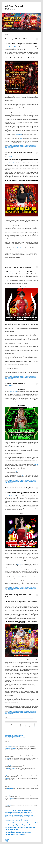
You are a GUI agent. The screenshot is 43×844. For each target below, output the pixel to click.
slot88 (6, 147)
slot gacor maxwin (16, 146)
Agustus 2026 (7, 839)
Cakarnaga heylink (10, 788)
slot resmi (21, 146)
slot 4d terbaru (17, 820)
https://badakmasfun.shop (11, 768)
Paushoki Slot (35, 464)
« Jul (11, 729)
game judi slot (8, 812)
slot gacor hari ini (10, 146)
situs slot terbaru (11, 820)
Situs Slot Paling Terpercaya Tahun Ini (18, 267)
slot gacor (23, 145)
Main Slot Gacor (19, 366)
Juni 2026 (6, 841)
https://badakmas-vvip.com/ (10, 748)
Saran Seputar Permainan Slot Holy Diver (19, 488)
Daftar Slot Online (19, 134)
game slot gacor (28, 812)
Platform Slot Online (13, 391)
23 (34, 726)
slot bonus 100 (26, 820)
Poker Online (15, 31)
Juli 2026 (6, 840)
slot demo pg (19, 145)
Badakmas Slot (11, 798)
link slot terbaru (20, 818)
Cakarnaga (6, 751)
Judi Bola (10, 31)
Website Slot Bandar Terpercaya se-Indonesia (12, 736)
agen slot (28, 371)
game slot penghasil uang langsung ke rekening (15, 815)
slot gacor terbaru (20, 829)
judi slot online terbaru (8, 816)
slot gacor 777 (27, 145)
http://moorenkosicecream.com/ (11, 761)
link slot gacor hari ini (31, 816)
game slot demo (21, 812)
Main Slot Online (12, 162)
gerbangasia (8, 775)
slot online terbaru (30, 829)
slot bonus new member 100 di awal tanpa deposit (12, 822)
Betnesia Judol (7, 742)
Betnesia (28, 687)
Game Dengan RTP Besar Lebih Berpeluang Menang (14, 735)
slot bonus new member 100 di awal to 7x (26, 822)
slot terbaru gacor (28, 832)
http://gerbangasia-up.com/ (10, 765)
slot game (25, 829)
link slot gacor (26, 816)
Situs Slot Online (12, 273)
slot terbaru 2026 (22, 832)
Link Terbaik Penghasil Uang (14, 7)
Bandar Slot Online (19, 247)
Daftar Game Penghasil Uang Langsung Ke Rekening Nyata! (15, 737)
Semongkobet (8, 805)
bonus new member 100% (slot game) (21, 810)
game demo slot (34, 810)
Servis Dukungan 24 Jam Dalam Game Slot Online (13, 738)
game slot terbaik (29, 815)
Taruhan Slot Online (13, 46)
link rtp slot (17, 816)
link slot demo (22, 816)
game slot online (8, 813)
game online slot (14, 812)
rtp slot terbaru (7, 820)
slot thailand (34, 146)
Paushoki (9, 746)
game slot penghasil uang (17, 813)
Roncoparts (6, 755)
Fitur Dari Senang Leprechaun (15, 383)
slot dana (15, 145)
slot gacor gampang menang (15, 827)
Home (6, 31)
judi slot (20, 138)
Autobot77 (13, 345)
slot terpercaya (29, 146)
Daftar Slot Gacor (19, 576)
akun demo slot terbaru (8, 810)
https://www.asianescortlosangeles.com (14, 781)
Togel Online (27, 31)
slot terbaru (25, 146)
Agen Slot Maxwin (19, 471)
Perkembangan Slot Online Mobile (16, 39)
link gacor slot (14, 816)
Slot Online (21, 31)
